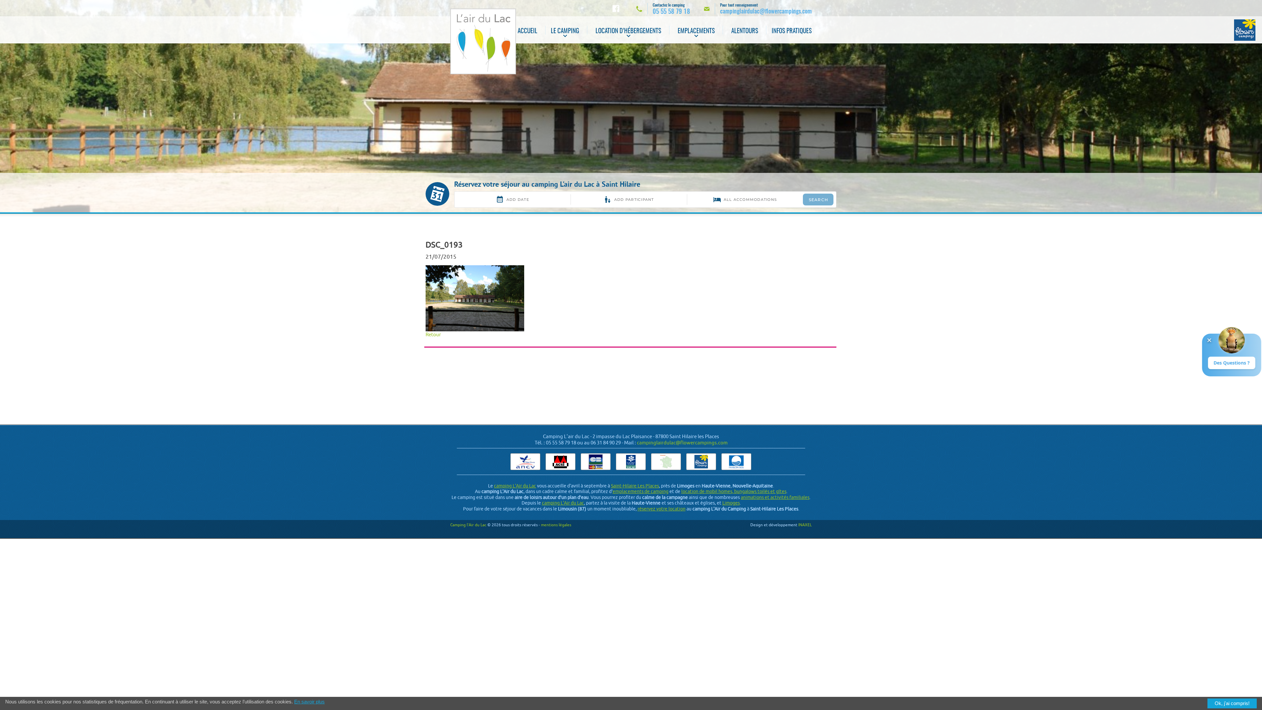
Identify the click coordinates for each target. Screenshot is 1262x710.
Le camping (565, 31)
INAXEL (805, 525)
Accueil (527, 31)
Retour (433, 334)
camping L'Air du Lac (515, 485)
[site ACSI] (560, 461)
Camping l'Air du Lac (468, 525)
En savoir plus (309, 701)
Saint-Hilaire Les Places (635, 485)
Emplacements (696, 31)
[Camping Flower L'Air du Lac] (1244, 30)
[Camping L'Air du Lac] (483, 41)
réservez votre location (662, 508)
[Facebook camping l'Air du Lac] (615, 8)
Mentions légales (556, 525)
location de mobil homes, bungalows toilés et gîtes (733, 491)
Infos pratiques (792, 31)
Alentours (744, 31)
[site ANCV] (525, 461)
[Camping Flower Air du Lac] (701, 461)
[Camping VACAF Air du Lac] (631, 461)
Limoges (731, 503)
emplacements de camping (640, 491)
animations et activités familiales (775, 497)
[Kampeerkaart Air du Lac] (666, 461)
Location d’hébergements (628, 31)
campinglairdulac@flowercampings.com (682, 442)
